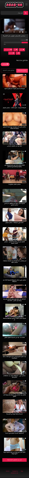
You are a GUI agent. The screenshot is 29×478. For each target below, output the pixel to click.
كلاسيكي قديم (7, 49)
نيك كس (11, 53)
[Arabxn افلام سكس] (14, 5)
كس (15, 49)
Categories (15, 471)
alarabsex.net (14, 473)
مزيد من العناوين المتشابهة (14, 460)
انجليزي (21, 49)
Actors (7, 471)
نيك (17, 53)
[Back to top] (24, 473)
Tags (22, 471)
